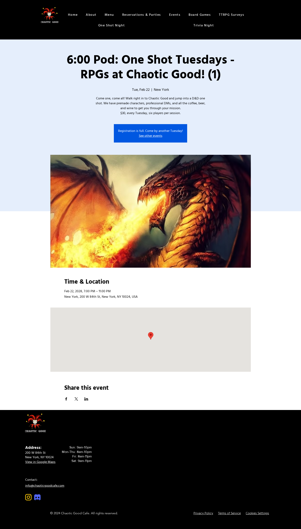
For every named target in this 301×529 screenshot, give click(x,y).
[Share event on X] (76, 399)
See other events (150, 136)
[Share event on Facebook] (66, 399)
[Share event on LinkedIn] (86, 399)
